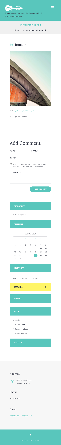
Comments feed (21, 329)
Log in (17, 320)
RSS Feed (18, 343)
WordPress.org (21, 333)
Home (17, 30)
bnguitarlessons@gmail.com (21, 416)
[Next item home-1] (40, 78)
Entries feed (20, 324)
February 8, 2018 (22, 111)
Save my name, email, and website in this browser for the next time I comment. (29, 165)
